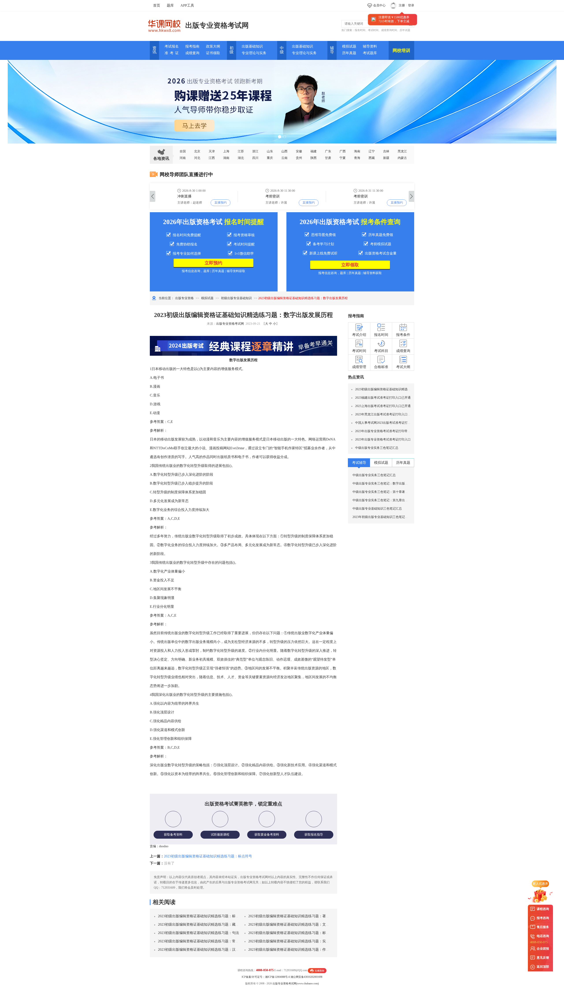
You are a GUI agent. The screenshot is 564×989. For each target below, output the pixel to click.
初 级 (232, 50)
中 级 (282, 50)
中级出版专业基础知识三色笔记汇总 (377, 508)
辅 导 (332, 50)
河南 (183, 158)
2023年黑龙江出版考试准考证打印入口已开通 (386, 414)
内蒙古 (402, 158)
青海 (357, 158)
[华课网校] (166, 24)
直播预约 (220, 202)
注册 (402, 5)
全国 (183, 151)
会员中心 (379, 5)
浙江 (255, 151)
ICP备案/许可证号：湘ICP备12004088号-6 (266, 976)
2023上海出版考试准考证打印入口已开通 (383, 406)
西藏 (372, 158)
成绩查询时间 (389, 30)
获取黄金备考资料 (266, 834)
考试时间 (373, 30)
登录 (411, 5)
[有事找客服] (317, 970)
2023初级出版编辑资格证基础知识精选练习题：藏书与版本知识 (207, 924)
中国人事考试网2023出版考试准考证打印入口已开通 (390, 422)
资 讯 (154, 50)
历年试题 (405, 30)
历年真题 (349, 53)
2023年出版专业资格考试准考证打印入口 (383, 439)
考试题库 (370, 53)
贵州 (299, 158)
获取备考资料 (173, 834)
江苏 (241, 151)
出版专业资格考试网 (217, 25)
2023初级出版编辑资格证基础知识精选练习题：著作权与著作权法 (299, 916)
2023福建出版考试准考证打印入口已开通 (383, 397)
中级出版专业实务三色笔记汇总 (376, 447)
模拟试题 (349, 46)
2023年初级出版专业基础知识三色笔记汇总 (381, 517)
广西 (343, 151)
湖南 (226, 158)
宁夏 (343, 158)
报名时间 (360, 30)
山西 (284, 151)
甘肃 (328, 158)
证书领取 (213, 53)
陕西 (313, 158)
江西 (212, 158)
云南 (284, 158)
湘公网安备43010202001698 (306, 976)
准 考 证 (172, 53)
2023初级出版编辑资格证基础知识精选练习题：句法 (198, 933)
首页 (156, 5)
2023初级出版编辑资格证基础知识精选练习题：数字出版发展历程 (400, 389)
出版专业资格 (184, 298)
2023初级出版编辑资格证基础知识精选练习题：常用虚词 (202, 941)
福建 (313, 151)
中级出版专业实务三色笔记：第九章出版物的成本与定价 (391, 500)
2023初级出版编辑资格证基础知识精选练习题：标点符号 (208, 856)
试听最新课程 (220, 834)
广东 (328, 151)
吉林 (386, 151)
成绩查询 (192, 53)
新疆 (386, 158)
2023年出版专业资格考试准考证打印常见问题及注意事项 (393, 431)
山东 (270, 151)
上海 (226, 151)
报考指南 (192, 46)
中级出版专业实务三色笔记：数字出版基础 (381, 483)
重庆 (270, 158)
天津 (212, 151)
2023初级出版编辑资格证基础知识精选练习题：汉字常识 (202, 949)
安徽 (299, 151)
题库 (170, 5)
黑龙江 (402, 151)
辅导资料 (370, 46)
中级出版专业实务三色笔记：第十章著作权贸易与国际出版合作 (395, 492)
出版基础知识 (252, 46)
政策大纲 (213, 46)
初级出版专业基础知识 (236, 298)
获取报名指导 (313, 834)
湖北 (241, 158)
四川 (255, 158)
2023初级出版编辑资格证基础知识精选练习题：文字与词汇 (294, 924)
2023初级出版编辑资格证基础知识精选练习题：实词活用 (292, 941)
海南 (357, 151)
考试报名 (172, 46)
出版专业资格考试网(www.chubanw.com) (296, 983)
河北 (197, 158)
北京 (197, 151)
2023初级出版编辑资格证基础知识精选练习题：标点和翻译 (294, 933)
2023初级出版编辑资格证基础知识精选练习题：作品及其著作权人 (299, 949)
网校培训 (401, 50)
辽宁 (372, 151)
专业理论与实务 (254, 53)
